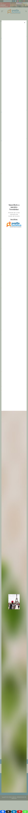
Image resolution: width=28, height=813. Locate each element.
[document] (14, 406)
